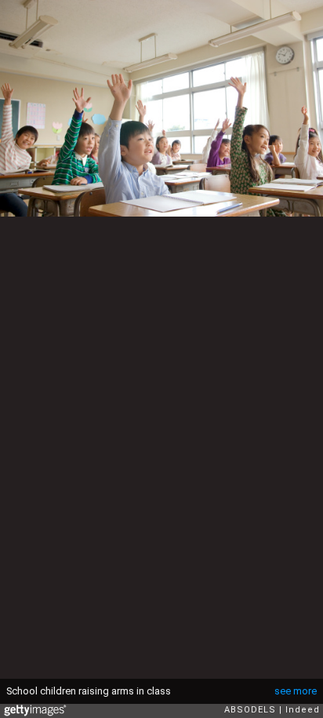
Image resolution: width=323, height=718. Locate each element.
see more (295, 691)
